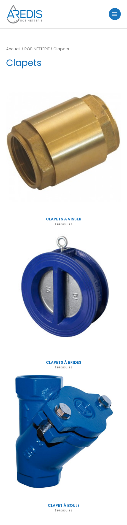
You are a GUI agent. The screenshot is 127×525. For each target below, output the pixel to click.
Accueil (13, 48)
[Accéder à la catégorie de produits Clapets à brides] (63, 288)
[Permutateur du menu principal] (115, 14)
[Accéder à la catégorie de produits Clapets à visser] (63, 145)
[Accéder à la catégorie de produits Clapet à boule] (63, 431)
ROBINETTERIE (37, 48)
